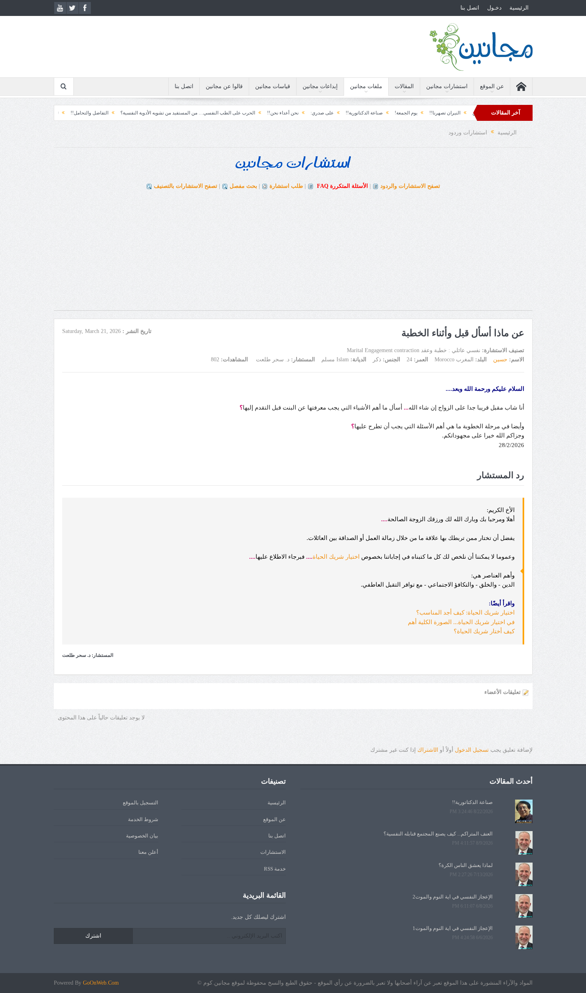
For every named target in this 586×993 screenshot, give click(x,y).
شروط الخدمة (143, 819)
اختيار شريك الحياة (336, 557)
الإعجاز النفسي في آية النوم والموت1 (453, 928)
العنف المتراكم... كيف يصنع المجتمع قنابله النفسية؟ (438, 834)
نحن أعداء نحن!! (318, 113)
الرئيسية (519, 8)
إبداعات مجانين (320, 86)
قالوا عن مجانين (224, 86)
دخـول (494, 8)
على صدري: (358, 113)
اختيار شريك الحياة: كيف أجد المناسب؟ (465, 612)
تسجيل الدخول (472, 750)
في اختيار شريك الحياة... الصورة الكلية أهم (461, 622)
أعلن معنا (148, 852)
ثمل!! (89, 113)
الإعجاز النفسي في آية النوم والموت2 (453, 897)
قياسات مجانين (272, 86)
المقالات (404, 86)
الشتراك (427, 750)
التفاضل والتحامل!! (125, 113)
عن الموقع (492, 86)
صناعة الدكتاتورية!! (400, 113)
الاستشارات (273, 852)
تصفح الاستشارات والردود (410, 186)
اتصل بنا (469, 8)
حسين (500, 360)
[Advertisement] (293, 254)
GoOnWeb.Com (101, 983)
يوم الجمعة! (442, 113)
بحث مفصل (243, 186)
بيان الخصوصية (142, 836)
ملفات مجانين (366, 86)
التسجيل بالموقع (140, 803)
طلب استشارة (286, 186)
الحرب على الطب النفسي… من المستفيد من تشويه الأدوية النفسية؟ (223, 113)
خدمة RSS (275, 869)
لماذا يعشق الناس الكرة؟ (466, 865)
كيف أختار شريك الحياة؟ (484, 631)
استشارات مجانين (447, 86)
